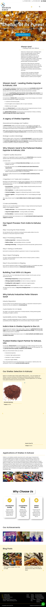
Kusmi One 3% (7, 443)
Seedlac (9, 445)
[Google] (41, 1)
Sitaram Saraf (6, 8)
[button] (32, 7)
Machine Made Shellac (34, 385)
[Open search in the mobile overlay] (39, 6)
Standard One (29, 383)
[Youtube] (45, 1)
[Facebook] (43, 1)
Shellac (40, 385)
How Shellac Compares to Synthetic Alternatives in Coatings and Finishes (31, 587)
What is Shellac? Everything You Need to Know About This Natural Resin (12, 568)
